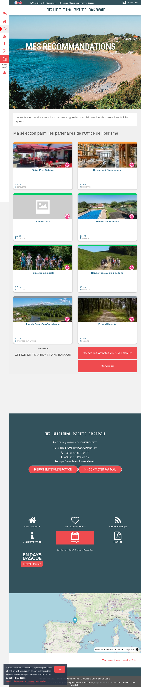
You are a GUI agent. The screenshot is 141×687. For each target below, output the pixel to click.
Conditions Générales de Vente (95, 679)
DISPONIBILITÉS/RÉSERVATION (53, 469)
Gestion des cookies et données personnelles (26, 681)
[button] (43, 167)
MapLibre (130, 649)
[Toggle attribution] (137, 649)
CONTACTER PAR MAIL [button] (102, 469)
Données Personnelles (68, 679)
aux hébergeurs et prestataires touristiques (73, 683)
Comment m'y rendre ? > (119, 660)
